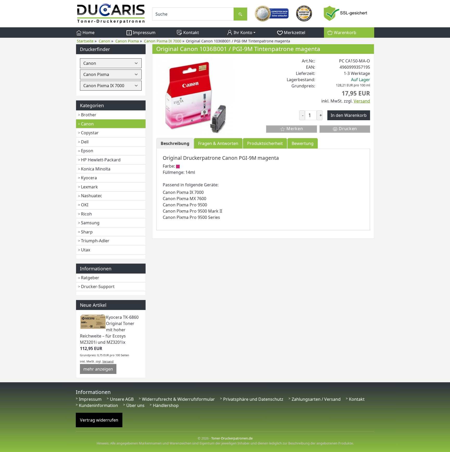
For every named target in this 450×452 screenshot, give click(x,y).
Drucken (347, 128)
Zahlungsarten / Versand (316, 399)
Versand (108, 361)
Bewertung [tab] (303, 143)
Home (88, 32)
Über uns (135, 405)
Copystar (90, 133)
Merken (294, 128)
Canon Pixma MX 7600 (184, 198)
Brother (88, 115)
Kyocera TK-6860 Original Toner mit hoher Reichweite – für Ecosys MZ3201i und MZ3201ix (109, 329)
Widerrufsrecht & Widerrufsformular (178, 399)
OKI (84, 205)
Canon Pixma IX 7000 (183, 192)
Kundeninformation (98, 405)
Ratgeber (90, 278)
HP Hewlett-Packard (101, 160)
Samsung (90, 223)
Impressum (143, 32)
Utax (85, 250)
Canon (87, 124)
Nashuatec (91, 196)
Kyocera (89, 178)
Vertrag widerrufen (99, 420)
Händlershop (166, 405)
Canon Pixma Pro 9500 (185, 205)
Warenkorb (344, 32)
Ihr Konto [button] (242, 32)
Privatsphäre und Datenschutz (253, 399)
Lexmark (89, 187)
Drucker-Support (98, 286)
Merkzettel (294, 32)
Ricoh (86, 214)
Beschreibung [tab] (175, 143)
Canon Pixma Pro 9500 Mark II (192, 211)
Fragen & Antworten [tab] (218, 143)
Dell (85, 142)
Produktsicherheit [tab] (265, 143)
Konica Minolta (95, 169)
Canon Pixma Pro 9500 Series (191, 217)
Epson (87, 151)
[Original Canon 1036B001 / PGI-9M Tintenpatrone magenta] (195, 96)
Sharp (87, 232)
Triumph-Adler (95, 241)
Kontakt (190, 32)
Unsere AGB (122, 399)
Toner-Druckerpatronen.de (232, 438)
